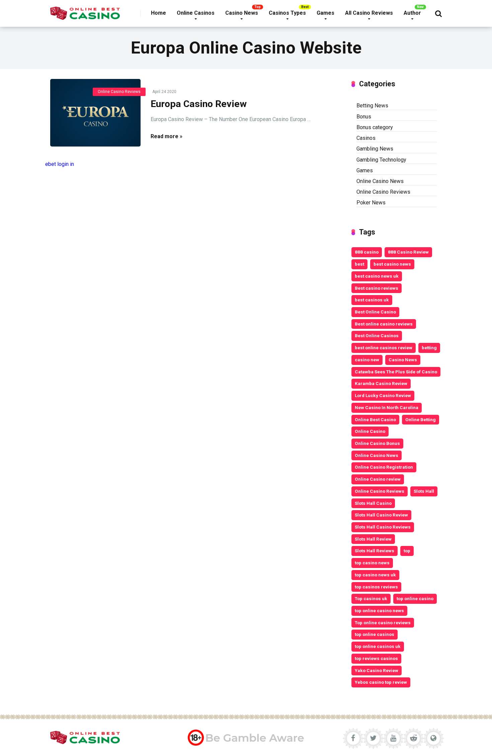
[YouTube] (393, 738)
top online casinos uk (378, 646)
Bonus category (374, 127)
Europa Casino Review (199, 103)
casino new (367, 359)
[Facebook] (353, 738)
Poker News (371, 202)
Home (158, 13)
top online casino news (379, 610)
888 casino (367, 252)
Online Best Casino (375, 419)
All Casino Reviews (369, 13)
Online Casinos (196, 13)
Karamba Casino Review (381, 383)
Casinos (366, 138)
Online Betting (420, 419)
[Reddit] (413, 738)
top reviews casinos (376, 658)
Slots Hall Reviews (374, 550)
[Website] (433, 738)
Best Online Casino (375, 311)
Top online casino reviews (383, 622)
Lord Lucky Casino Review (383, 395)
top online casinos (374, 634)
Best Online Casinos (377, 335)
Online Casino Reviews (119, 91)
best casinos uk (372, 299)
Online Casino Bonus (377, 443)
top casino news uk (375, 574)
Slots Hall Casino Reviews (383, 527)
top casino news (372, 562)
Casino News (241, 13)
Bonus (363, 116)
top (407, 550)
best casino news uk (377, 276)
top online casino (415, 598)
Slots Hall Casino (373, 503)
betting (429, 347)
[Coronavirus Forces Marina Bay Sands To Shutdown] (95, 113)
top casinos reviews (376, 586)
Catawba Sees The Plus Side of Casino (396, 371)
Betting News (372, 105)
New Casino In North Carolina (386, 407)
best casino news (392, 264)
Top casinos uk (371, 598)
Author (412, 13)
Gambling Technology (381, 160)
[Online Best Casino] (85, 11)
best (359, 264)
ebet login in (59, 164)
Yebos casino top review (381, 682)
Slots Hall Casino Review (381, 514)
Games (325, 13)
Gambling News (374, 149)
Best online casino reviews (384, 323)
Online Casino (370, 431)
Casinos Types (287, 13)
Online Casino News (380, 181)
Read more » (166, 136)
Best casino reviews (376, 288)
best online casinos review (383, 347)
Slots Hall (424, 491)
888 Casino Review (408, 252)
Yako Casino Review (376, 670)
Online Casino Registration (384, 467)
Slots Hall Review (373, 539)
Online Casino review (378, 479)
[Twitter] (373, 738)
